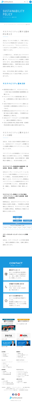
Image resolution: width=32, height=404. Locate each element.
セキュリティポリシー (20, 388)
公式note (4, 381)
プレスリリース (6, 364)
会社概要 (4, 354)
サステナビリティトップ (22, 371)
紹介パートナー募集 (21, 382)
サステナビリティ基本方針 (23, 372)
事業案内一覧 (20, 353)
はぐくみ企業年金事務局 (7, 384)
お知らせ (4, 363)
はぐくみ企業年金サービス (23, 354)
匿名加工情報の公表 (10, 388)
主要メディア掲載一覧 (7, 367)
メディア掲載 (5, 365)
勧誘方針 (9, 387)
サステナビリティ (12, 24)
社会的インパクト (21, 376)
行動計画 (3, 387)
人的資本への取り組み (22, 374)
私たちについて (6, 353)
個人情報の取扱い (26, 387)
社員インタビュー (6, 372)
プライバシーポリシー (16, 387)
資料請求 (19, 381)
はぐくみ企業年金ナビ (7, 382)
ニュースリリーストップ (7, 361)
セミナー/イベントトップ (23, 361)
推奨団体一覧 (20, 356)
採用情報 (4, 371)
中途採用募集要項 (6, 374)
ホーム (5, 24)
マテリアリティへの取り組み (23, 375)
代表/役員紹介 (5, 356)
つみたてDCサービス (22, 357)
